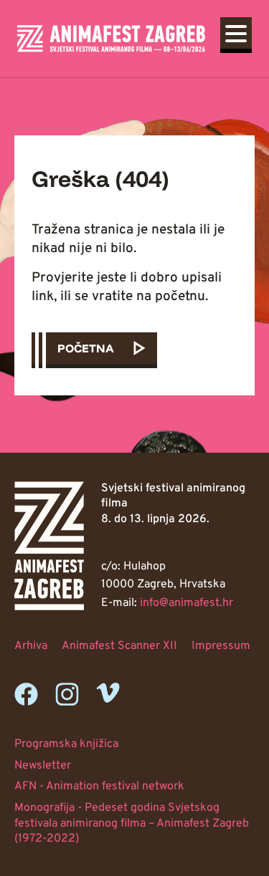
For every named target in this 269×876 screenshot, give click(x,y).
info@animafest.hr (186, 603)
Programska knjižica (66, 744)
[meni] (236, 33)
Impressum (221, 646)
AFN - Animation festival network (99, 786)
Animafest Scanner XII (119, 646)
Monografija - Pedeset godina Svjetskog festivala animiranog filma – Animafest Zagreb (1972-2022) (131, 823)
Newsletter (42, 766)
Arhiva (30, 646)
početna (85, 348)
